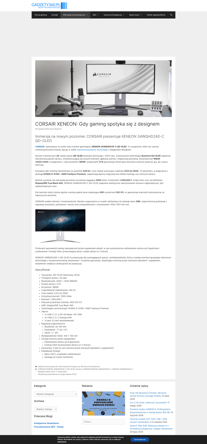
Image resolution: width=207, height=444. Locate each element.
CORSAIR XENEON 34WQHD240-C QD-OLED (56, 369)
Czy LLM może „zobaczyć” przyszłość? (148, 402)
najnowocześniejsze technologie (92, 150)
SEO (94, 15)
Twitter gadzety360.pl (156, 15)
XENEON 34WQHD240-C (122, 369)
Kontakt (55, 15)
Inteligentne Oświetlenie (46, 423)
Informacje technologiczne (74, 15)
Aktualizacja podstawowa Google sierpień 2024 (57, 374)
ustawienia (61, 442)
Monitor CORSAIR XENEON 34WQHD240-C (93, 369)
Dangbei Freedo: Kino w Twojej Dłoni (52, 372)
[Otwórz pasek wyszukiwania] (171, 15)
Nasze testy (134, 15)
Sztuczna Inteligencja (113, 15)
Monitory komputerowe (90, 366)
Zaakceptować (140, 439)
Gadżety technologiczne (48, 366)
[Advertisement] (103, 36)
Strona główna (41, 15)
